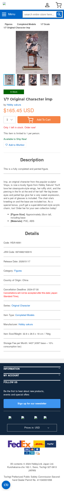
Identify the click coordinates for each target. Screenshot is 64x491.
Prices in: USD (32, 427)
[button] (54, 37)
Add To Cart (43, 119)
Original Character (21, 305)
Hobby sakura (14, 104)
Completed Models (26, 24)
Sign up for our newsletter (32, 403)
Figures (8, 24)
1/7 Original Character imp (17, 27)
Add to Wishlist (16, 145)
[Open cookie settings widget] (6, 485)
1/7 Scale (45, 24)
